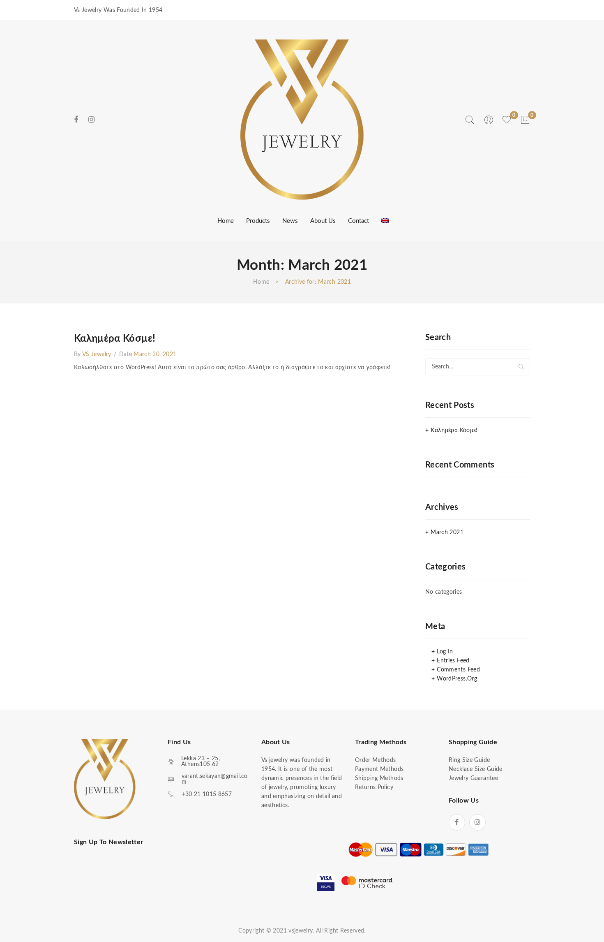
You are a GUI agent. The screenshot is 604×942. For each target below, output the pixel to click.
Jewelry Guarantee (473, 778)
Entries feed (453, 661)
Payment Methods (379, 769)
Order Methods (375, 760)
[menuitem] (224, 220)
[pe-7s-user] (489, 123)
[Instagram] (91, 120)
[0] (525, 120)
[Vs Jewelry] (302, 120)
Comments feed (458, 670)
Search (521, 367)
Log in (445, 652)
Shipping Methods (379, 778)
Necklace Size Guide (476, 769)
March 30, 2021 (155, 354)
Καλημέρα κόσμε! (114, 339)
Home (261, 282)
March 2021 (447, 532)
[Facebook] (76, 120)
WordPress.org (457, 679)
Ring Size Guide (469, 760)
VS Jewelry (96, 354)
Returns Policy (374, 787)
